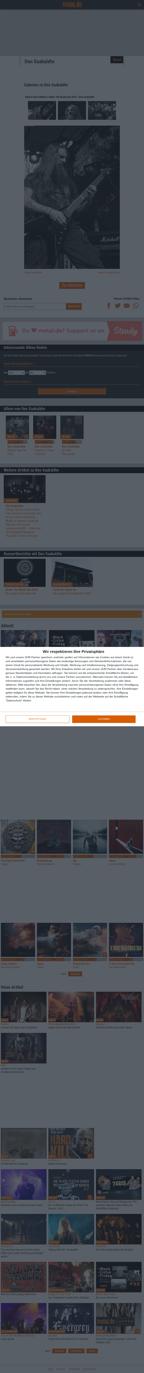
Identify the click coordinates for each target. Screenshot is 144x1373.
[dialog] (72, 686)
